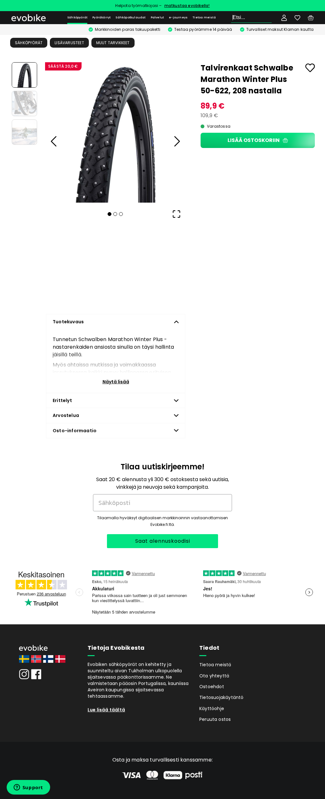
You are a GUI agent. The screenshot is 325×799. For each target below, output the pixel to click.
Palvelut (157, 17)
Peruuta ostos (215, 719)
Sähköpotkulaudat (130, 17)
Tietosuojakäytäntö (221, 697)
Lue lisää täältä (106, 710)
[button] (115, 132)
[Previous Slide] (54, 141)
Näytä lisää (116, 382)
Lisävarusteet (69, 42)
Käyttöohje (211, 708)
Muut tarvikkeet (113, 42)
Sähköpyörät (77, 17)
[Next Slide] (176, 141)
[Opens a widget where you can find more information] (28, 788)
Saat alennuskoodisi (162, 541)
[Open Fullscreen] (176, 214)
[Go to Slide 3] (24, 132)
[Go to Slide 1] (24, 75)
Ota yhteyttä (214, 676)
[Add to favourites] (310, 68)
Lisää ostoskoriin (254, 140)
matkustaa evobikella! (187, 5)
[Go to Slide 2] (24, 103)
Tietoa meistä (204, 17)
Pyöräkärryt (101, 17)
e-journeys (178, 17)
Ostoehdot (211, 686)
